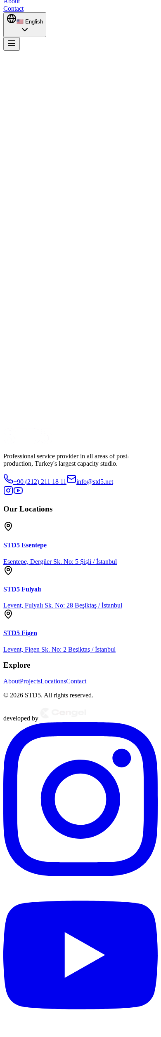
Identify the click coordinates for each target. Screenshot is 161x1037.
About (11, 681)
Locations (53, 681)
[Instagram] (80, 873)
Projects (30, 681)
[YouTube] (80, 1029)
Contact (76, 681)
